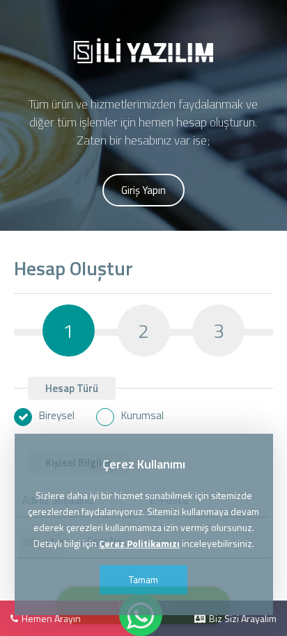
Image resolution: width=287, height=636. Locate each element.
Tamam (143, 579)
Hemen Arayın (51, 618)
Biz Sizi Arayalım (243, 618)
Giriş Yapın (143, 190)
